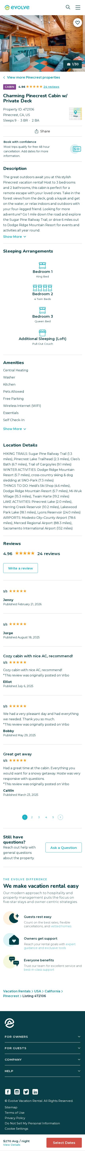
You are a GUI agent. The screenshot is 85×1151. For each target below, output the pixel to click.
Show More (12, 237)
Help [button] (9, 1071)
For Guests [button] (15, 1048)
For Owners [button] (16, 1037)
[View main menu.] (78, 8)
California (52, 991)
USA (37, 991)
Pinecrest (11, 996)
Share (45, 131)
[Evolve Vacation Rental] (17, 8)
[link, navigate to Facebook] (8, 1091)
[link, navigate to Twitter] (26, 1091)
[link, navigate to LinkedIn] (35, 1091)
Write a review (20, 568)
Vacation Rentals (17, 991)
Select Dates (64, 1143)
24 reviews (51, 87)
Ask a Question (63, 848)
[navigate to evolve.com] (9, 1023)
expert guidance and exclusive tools (50, 946)
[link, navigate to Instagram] (17, 1091)
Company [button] (13, 1059)
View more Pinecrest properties (33, 77)
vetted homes (61, 926)
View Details (11, 1144)
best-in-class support (39, 969)
